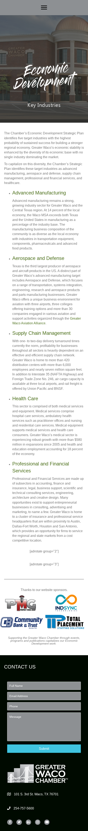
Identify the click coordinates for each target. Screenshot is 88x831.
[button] (44, 748)
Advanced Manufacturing (39, 192)
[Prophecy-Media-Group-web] (21, 603)
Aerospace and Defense (38, 258)
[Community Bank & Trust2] (21, 622)
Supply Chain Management (41, 333)
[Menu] (44, 7)
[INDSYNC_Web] (66, 603)
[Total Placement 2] (66, 622)
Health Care (25, 398)
